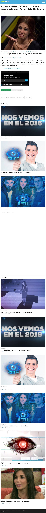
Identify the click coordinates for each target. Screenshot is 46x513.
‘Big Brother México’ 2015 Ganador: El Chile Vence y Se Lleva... (15, 388)
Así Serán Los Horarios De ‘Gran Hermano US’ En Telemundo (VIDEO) (16, 312)
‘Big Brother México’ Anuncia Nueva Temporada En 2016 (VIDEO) (13, 137)
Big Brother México (5, 97)
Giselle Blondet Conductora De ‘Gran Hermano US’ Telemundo (15, 501)
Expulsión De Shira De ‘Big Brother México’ (13, 68)
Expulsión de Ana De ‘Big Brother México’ (13, 57)
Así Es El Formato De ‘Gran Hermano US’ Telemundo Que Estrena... (16, 463)
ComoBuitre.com (7, 510)
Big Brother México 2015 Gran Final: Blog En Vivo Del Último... (15, 426)
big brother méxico (20, 97)
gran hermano (28, 97)
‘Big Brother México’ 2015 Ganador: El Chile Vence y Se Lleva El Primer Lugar (16, 172)
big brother (12, 97)
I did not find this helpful (17, 90)
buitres (3, 313)
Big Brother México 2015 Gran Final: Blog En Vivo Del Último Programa (14, 208)
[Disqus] (23, 228)
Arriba (44, 509)
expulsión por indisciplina (9, 51)
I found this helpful (6, 90)
